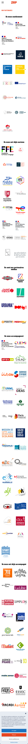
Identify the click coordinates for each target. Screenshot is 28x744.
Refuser (14, 735)
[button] (25, 713)
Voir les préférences (14, 739)
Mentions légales (14, 742)
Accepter (14, 730)
